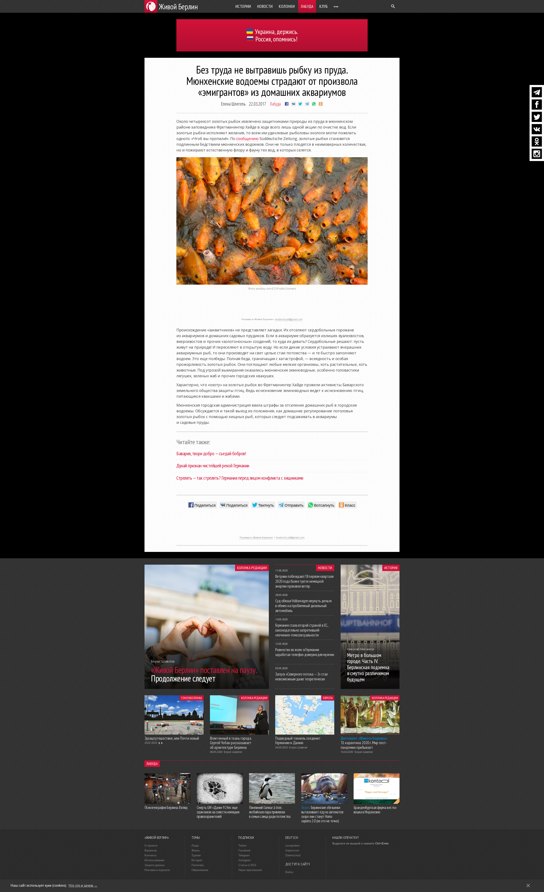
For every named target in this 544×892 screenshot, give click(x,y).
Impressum (292, 850)
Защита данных (154, 865)
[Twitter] (537, 117)
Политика (197, 865)
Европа (328, 698)
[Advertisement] (272, 306)
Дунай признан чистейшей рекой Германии (212, 465)
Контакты (150, 855)
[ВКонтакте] (537, 129)
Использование (154, 860)
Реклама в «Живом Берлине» (256, 537)
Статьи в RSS (247, 865)
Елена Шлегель (233, 103)
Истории (243, 6)
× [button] (528, 885)
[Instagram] (537, 154)
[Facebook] (537, 104)
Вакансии (150, 850)
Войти (289, 872)
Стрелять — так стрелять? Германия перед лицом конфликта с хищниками (239, 478)
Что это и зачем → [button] (82, 885)
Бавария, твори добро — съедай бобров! (211, 453)
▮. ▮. (161, 743)
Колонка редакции (252, 567)
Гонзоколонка (191, 698)
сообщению (247, 138)
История (390, 567)
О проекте (150, 845)
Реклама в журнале (157, 870)
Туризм (196, 855)
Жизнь (195, 850)
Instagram (244, 860)
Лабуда (307, 6)
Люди (195, 845)
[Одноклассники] (537, 141)
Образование (199, 870)
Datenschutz (293, 855)
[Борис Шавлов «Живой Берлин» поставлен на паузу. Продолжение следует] (206, 687)
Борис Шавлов (233, 752)
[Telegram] (537, 92)
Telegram (244, 855)
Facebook (244, 850)
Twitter (242, 845)
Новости (265, 6)
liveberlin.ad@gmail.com (289, 319)
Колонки (287, 6)
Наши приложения (250, 870)
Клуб (323, 6)
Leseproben (292, 845)
